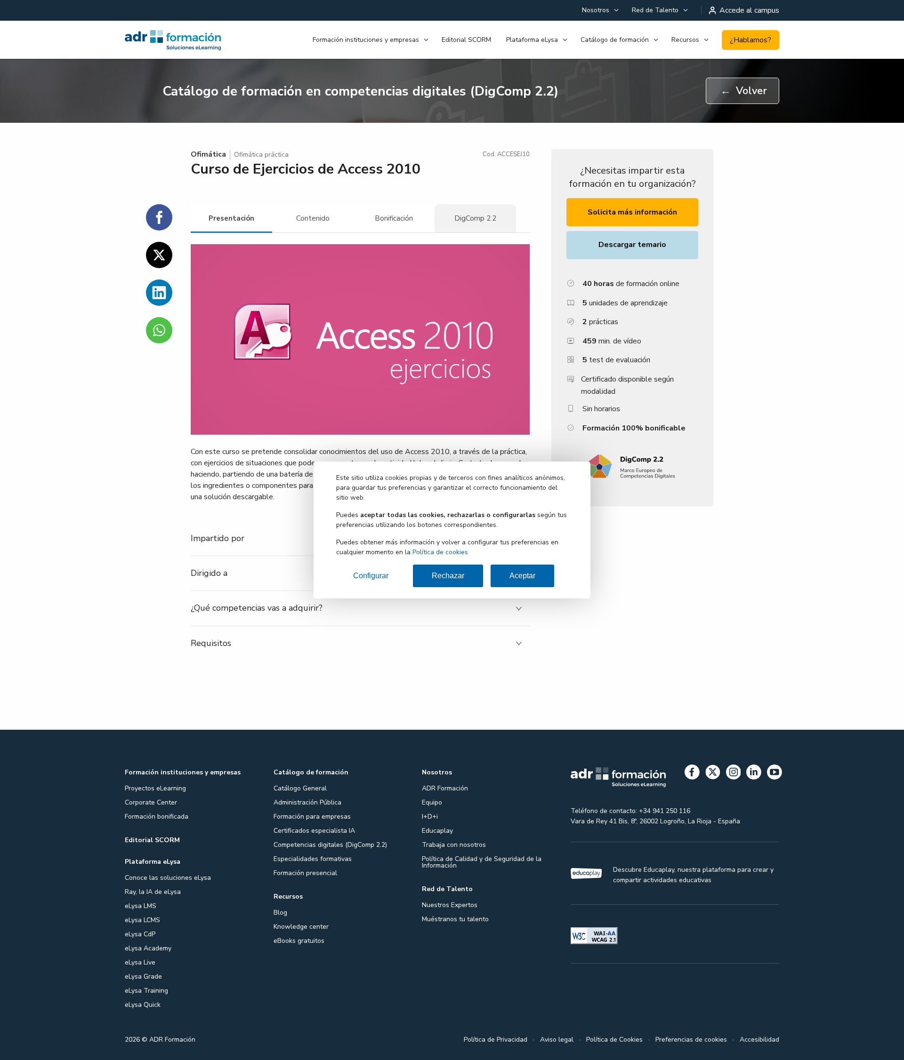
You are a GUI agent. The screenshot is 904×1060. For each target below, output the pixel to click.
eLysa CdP (140, 934)
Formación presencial (305, 873)
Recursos (685, 39)
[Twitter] (712, 774)
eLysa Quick (143, 1004)
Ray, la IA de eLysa (153, 891)
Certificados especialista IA (314, 830)
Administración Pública (307, 802)
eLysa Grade (143, 976)
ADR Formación (445, 788)
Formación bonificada (156, 816)
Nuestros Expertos (449, 905)
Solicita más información (632, 212)
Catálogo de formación (615, 39)
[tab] (231, 218)
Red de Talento (655, 10)
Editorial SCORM (466, 39)
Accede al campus (749, 10)
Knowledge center (301, 926)
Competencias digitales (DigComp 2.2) (330, 844)
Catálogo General (300, 788)
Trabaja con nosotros (454, 844)
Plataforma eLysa (532, 39)
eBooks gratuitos (299, 940)
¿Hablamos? (750, 40)
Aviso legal (556, 1039)
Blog (280, 912)
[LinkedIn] (753, 774)
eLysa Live (140, 962)
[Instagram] (733, 774)
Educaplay (437, 830)
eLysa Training (146, 990)
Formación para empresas (312, 816)
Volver (743, 91)
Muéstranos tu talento (455, 919)
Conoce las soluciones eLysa (168, 877)
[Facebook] (692, 774)
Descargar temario (632, 244)
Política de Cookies (614, 1039)
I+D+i (430, 816)
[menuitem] (599, 10)
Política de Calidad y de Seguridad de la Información (481, 862)
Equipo (432, 802)
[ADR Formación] (173, 40)
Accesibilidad (759, 1039)
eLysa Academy (148, 948)
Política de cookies (440, 552)
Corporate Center (151, 802)
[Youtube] (774, 774)
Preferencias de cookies (691, 1039)
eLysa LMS (140, 905)
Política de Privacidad (495, 1039)
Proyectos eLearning (155, 788)
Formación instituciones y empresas (366, 39)
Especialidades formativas (313, 858)
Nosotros (595, 10)
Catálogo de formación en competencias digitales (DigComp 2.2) (360, 91)
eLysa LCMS (142, 920)
